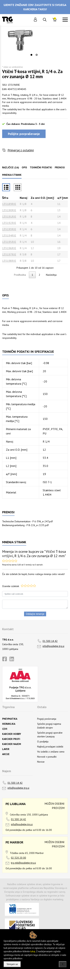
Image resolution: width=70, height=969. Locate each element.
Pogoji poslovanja (46, 718)
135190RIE (9, 210)
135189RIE (9, 204)
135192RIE (9, 223)
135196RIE (9, 248)
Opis (24, 167)
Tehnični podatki (41, 167)
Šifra (5, 198)
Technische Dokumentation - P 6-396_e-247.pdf (27, 521)
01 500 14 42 (50, 641)
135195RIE (9, 242)
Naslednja (51, 274)
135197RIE (9, 254)
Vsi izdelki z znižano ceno (50, 751)
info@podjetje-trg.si (53, 646)
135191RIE (9, 216)
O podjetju (42, 741)
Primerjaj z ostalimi (21, 150)
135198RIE (9, 261)
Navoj (23, 198)
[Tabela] (6, 187)
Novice (41, 761)
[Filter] (18, 187)
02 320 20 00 (18, 857)
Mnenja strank (12, 174)
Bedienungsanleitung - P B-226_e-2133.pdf (25, 525)
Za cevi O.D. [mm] (42, 198)
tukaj (32, 951)
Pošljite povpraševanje (24, 134)
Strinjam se (12, 964)
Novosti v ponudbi (47, 756)
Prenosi (60, 167)
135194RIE (9, 235)
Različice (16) (10, 167)
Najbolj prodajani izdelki (50, 746)
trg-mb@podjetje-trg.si (23, 862)
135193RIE (9, 229)
